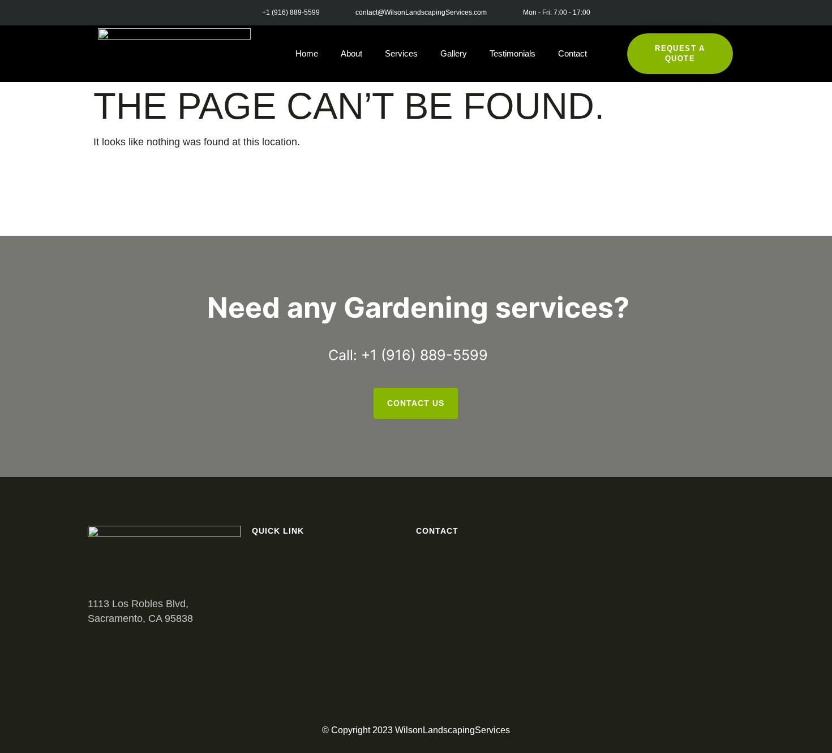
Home (306, 53)
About (351, 53)
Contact (572, 53)
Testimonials (512, 53)
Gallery (453, 53)
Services (401, 53)
